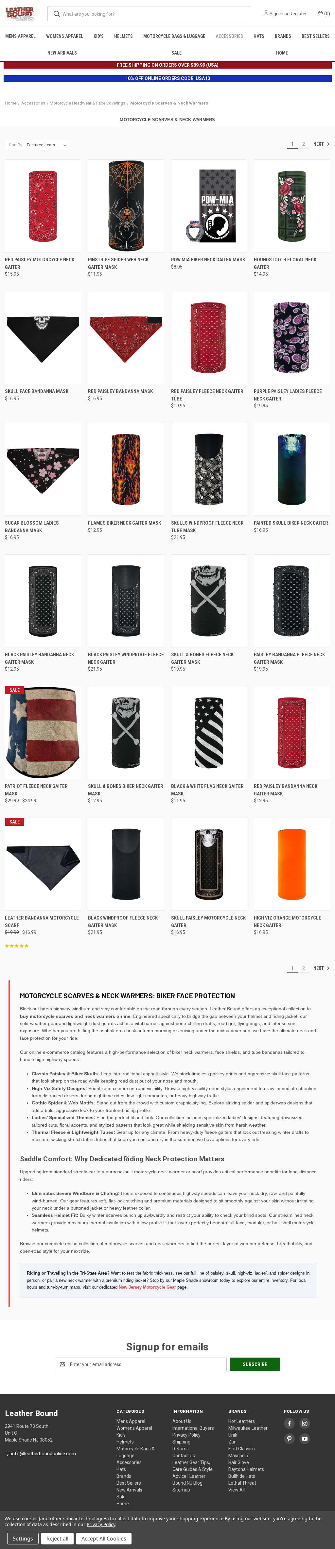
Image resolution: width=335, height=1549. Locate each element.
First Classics (241, 1448)
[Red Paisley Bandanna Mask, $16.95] (126, 337)
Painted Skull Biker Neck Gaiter (291, 523)
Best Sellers (316, 36)
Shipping (181, 1441)
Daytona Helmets (246, 1469)
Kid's (99, 36)
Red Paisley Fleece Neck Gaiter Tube (207, 395)
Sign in (276, 13)
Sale (176, 53)
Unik (232, 1435)
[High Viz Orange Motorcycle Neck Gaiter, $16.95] (292, 864)
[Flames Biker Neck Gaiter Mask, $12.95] (126, 469)
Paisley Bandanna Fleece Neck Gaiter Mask (289, 658)
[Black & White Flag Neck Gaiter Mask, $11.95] (209, 732)
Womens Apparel (64, 36)
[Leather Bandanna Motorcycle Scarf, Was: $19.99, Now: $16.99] (43, 864)
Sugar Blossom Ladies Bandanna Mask (32, 526)
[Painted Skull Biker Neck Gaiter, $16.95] (292, 469)
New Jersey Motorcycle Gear (147, 1287)
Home (282, 53)
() (326, 13)
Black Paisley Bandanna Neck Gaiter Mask (39, 658)
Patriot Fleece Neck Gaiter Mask (36, 790)
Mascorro (238, 1455)
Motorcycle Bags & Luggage (174, 36)
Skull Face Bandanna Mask (36, 391)
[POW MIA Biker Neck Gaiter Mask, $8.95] (209, 206)
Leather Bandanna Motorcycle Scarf (42, 921)
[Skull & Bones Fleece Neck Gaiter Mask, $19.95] (209, 601)
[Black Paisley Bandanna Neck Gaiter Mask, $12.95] (43, 601)
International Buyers (193, 1428)
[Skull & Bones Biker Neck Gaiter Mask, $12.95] (126, 732)
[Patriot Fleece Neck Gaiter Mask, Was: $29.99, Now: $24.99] (43, 732)
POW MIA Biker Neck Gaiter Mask (208, 260)
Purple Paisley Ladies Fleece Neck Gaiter (288, 395)
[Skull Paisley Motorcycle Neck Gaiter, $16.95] (209, 864)
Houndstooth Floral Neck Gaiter (285, 263)
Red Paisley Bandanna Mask (120, 391)
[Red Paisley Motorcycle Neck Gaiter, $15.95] (43, 206)
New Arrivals (62, 53)
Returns (180, 1448)
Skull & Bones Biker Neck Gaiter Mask (125, 790)
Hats (259, 36)
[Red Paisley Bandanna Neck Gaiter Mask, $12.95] (292, 732)
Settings (23, 1538)
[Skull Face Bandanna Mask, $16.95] (43, 337)
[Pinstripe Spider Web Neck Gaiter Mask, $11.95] (126, 206)
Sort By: (16, 144)
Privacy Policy (186, 1435)
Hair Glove (238, 1462)
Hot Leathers (241, 1421)
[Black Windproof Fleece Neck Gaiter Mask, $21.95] (126, 864)
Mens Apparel (20, 36)
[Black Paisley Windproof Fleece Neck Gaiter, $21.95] (126, 601)
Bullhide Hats (241, 1476)
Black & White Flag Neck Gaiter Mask (207, 790)
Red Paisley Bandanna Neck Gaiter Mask (285, 790)
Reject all (57, 1538)
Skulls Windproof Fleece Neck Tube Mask (207, 526)
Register (298, 13)
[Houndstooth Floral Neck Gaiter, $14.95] (292, 206)
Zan (232, 1441)
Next (319, 144)
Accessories (229, 36)
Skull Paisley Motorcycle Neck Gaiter (208, 921)
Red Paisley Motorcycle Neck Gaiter (39, 263)
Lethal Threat (242, 1483)
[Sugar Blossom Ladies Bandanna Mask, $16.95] (43, 469)
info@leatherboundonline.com (43, 1454)
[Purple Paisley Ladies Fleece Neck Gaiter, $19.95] (292, 337)
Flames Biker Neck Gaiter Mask (124, 523)
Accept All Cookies (103, 1538)
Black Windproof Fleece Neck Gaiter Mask (123, 921)
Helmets (123, 36)
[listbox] (48, 145)
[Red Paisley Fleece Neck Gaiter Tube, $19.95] (209, 337)
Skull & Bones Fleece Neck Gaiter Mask (202, 658)
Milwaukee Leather (248, 1428)
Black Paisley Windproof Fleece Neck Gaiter (126, 658)
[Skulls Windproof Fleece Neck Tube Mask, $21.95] (209, 469)
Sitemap (181, 1489)
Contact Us (183, 1455)
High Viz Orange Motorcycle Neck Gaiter (287, 921)
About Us (181, 1421)
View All (236, 1489)
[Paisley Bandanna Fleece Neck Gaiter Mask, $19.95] (292, 601)
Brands (283, 36)
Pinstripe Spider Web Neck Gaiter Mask (118, 263)
